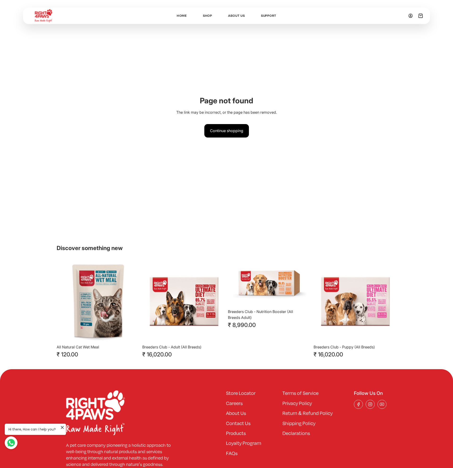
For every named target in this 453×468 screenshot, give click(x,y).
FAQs (232, 454)
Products (236, 433)
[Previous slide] (64, 301)
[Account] (410, 15)
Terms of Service (300, 393)
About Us (236, 413)
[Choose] (132, 335)
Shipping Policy (298, 424)
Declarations (296, 433)
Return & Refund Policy (307, 413)
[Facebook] (358, 404)
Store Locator (241, 393)
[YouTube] (382, 404)
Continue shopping (226, 130)
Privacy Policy (297, 404)
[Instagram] (370, 404)
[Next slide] (132, 301)
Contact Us (238, 424)
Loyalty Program (243, 443)
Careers (234, 404)
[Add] (218, 335)
